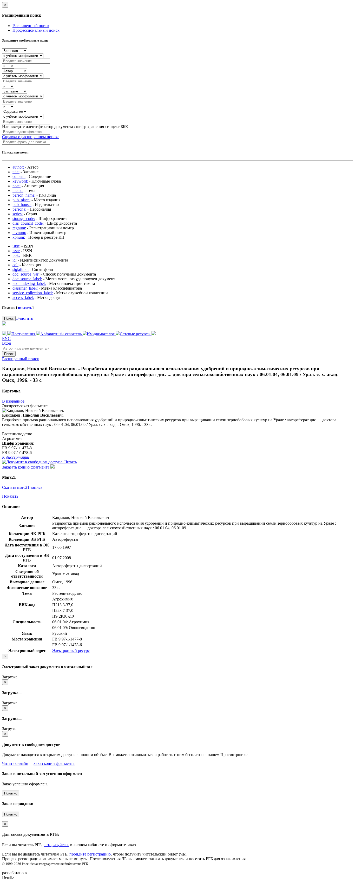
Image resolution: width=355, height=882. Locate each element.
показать (25, 308)
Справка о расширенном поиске (30, 137)
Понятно (10, 793)
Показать (10, 496)
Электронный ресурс (71, 650)
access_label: (23, 297)
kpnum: (18, 237)
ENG (6, 338)
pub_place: (21, 200)
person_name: (23, 195)
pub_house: (21, 204)
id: (14, 260)
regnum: (19, 228)
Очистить (24, 318)
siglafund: (20, 269)
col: (15, 265)
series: (17, 214)
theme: (17, 190)
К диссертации (15, 457)
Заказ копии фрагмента (54, 763)
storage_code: (23, 218)
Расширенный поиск (30, 25)
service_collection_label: (32, 293)
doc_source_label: (27, 279)
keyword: (20, 181)
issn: (16, 251)
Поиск (9, 318)
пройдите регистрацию (90, 854)
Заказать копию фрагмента (26, 467)
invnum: (19, 232)
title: (15, 172)
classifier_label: (25, 288)
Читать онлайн (15, 763)
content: (18, 176)
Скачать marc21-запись (22, 487)
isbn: (16, 246)
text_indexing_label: (29, 283)
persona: (19, 209)
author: (18, 167)
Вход (6, 343)
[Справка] (154, 334)
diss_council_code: (28, 223)
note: (16, 186)
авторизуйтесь (56, 845)
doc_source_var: (26, 274)
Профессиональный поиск (36, 30)
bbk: (16, 255)
